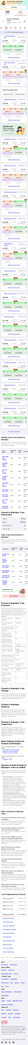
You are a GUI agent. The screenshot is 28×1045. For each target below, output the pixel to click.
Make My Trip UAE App (7, 1004)
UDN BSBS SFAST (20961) (5, 464)
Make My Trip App (17, 1000)
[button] (25, 2)
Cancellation (14, 979)
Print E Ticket (5, 982)
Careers (16, 973)
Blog (2, 986)
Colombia (4, 1017)
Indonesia (8, 1009)
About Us (3, 970)
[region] (14, 47)
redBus (3, 1000)
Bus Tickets (4, 964)
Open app (14, 7)
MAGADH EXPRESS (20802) (4, 582)
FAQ (11, 982)
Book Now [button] (15, 596)
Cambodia (17, 1013)
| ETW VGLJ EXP (9, 905)
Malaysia (3, 1013)
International (16, 1017)
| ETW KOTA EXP (9, 898)
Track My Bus (5, 979)
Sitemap (16, 982)
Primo (7, 986)
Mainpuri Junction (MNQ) (10, 751)
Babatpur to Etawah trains (8, 591)
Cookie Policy (5, 995)
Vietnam (10, 1013)
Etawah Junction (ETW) (10, 753)
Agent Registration (6, 973)
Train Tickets (13, 964)
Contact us (11, 970)
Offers (23, 982)
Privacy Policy (18, 991)
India (2, 1009)
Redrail (9, 1000)
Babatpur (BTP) (7, 759)
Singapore (16, 1009)
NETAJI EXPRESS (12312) (4, 560)
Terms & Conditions (6, 991)
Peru (9, 1017)
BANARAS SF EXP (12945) (4, 478)
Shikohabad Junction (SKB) (11, 750)
